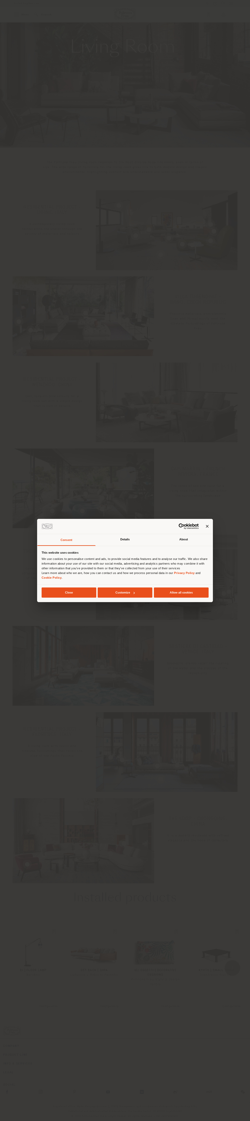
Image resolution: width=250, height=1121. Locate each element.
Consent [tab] (66, 540)
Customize (122, 592)
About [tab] (183, 539)
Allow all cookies (181, 592)
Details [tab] (125, 539)
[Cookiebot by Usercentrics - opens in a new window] (181, 526)
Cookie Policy (52, 577)
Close (69, 592)
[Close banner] (207, 526)
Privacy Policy (184, 573)
